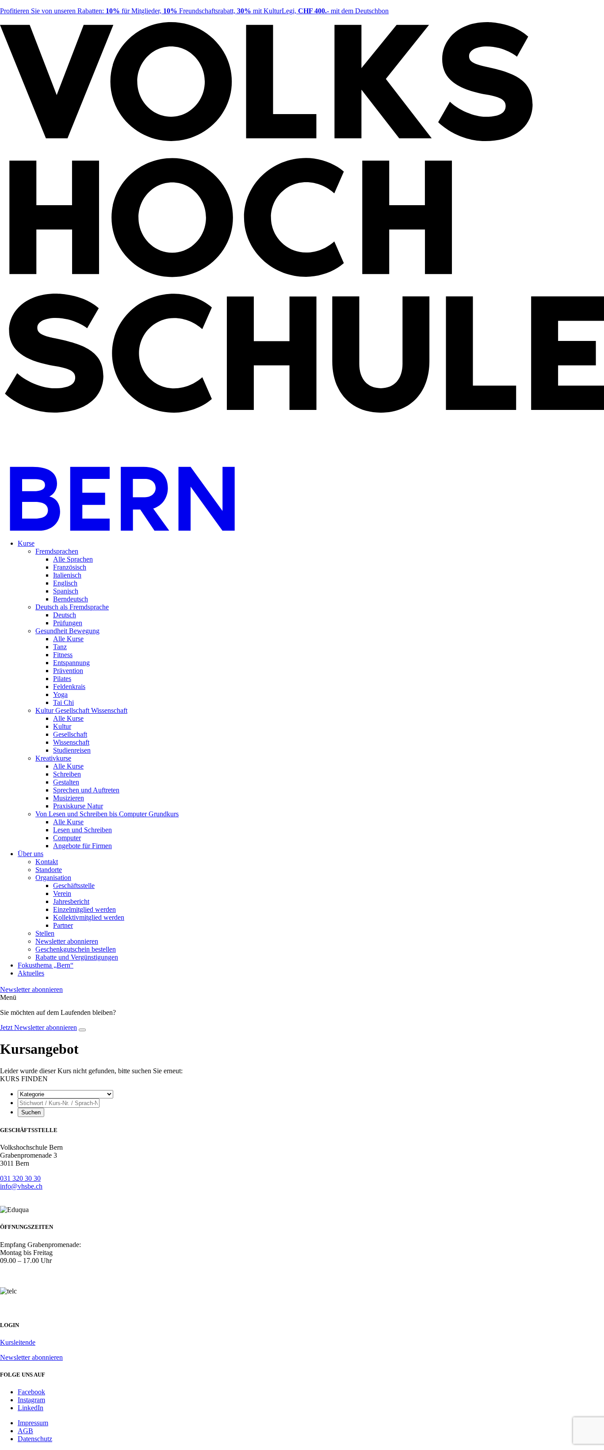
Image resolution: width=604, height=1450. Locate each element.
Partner (63, 925)
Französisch (69, 567)
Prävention (68, 670)
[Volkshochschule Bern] (302, 528)
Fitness (63, 654)
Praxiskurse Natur (78, 806)
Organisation (53, 877)
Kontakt (46, 861)
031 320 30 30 (20, 1178)
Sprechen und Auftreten (86, 790)
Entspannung (71, 662)
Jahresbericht (71, 901)
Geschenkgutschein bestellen (75, 949)
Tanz (60, 646)
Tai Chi (63, 702)
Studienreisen (72, 750)
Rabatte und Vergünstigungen (76, 957)
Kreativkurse (53, 758)
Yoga (60, 694)
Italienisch (67, 575)
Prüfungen (67, 623)
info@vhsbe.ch (21, 1186)
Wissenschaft (71, 742)
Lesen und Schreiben (82, 830)
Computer (67, 838)
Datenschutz (35, 1438)
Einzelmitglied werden (84, 909)
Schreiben (67, 774)
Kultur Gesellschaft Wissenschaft (81, 710)
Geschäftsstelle (74, 885)
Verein (62, 893)
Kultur (62, 726)
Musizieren (68, 798)
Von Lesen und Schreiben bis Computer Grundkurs (107, 814)
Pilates (62, 678)
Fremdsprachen (56, 551)
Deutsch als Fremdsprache (72, 607)
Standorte (48, 869)
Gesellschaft (70, 734)
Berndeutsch (70, 599)
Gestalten (66, 782)
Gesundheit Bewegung (67, 631)
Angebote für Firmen (82, 845)
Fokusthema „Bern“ (45, 965)
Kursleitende (17, 1342)
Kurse (26, 543)
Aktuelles (31, 973)
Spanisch (65, 591)
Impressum (33, 1423)
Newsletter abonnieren (66, 941)
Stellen (44, 933)
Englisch (65, 583)
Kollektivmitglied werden (88, 917)
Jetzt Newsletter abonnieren (38, 1027)
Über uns (30, 853)
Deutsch (64, 615)
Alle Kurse (68, 639)
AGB (25, 1431)
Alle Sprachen (73, 559)
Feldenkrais (69, 686)
